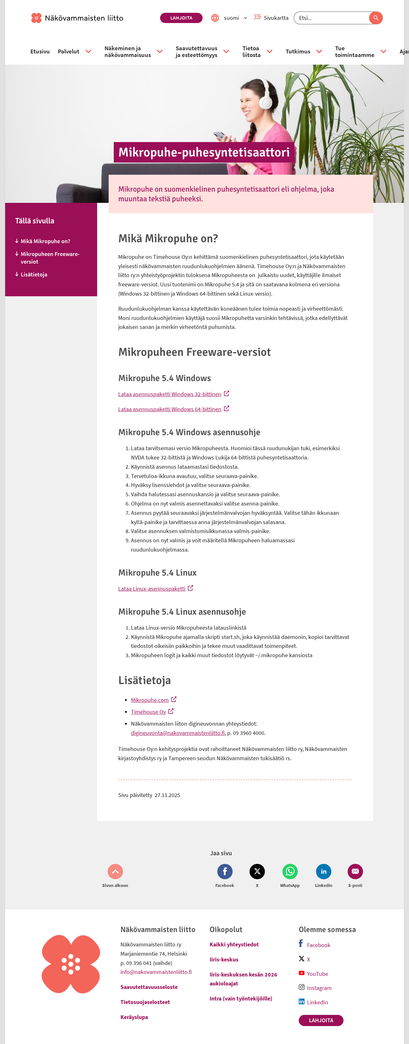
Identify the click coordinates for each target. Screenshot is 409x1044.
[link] (93, 18)
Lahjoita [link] (181, 17)
